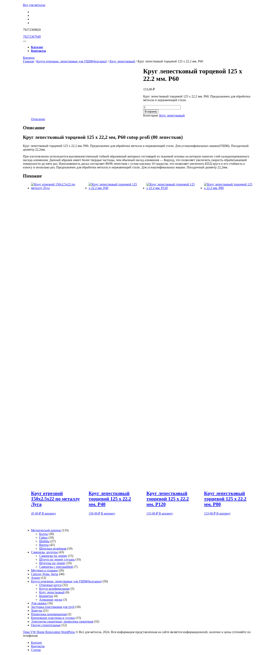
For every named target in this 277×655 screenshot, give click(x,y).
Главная (28, 61)
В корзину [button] (49, 513)
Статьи (36, 650)
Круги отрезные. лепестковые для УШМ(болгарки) (71, 61)
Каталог (37, 47)
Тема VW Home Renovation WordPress (49, 632)
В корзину (151, 111)
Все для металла (34, 5)
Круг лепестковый (122, 61)
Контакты (38, 50)
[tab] (24, 41)
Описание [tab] (38, 119)
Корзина (28, 57)
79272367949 (32, 36)
